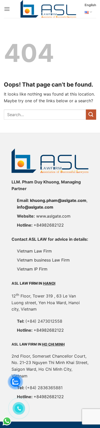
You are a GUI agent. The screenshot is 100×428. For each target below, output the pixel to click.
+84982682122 (49, 225)
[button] (7, 9)
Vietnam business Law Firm (43, 260)
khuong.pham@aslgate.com (58, 200)
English (90, 5)
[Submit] (91, 114)
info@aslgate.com (35, 207)
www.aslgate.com (53, 216)
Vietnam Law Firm (34, 251)
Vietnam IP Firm (32, 269)
